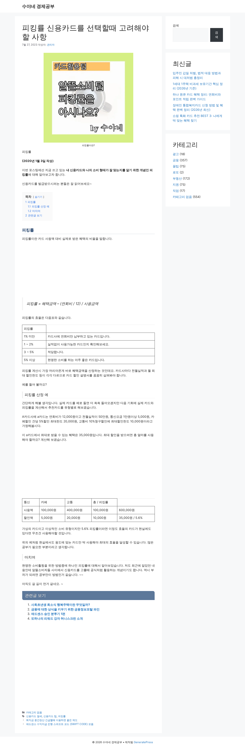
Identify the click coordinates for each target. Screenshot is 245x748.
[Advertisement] (88, 271)
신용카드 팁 (50, 716)
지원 (176, 184)
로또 (176, 172)
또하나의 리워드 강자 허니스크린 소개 (57, 618)
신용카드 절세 (34, 716)
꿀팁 (176, 166)
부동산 (177, 178)
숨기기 (38, 196)
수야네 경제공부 (38, 6)
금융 (176, 160)
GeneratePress (143, 742)
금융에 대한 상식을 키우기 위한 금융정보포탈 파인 (65, 609)
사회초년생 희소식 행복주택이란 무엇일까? (60, 604)
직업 (176, 191)
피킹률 (62, 716)
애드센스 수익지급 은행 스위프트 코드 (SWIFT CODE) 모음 (59, 724)
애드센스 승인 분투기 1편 (48, 614)
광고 (176, 154)
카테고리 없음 (34, 712)
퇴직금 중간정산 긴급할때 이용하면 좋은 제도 (51, 720)
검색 (176, 25)
